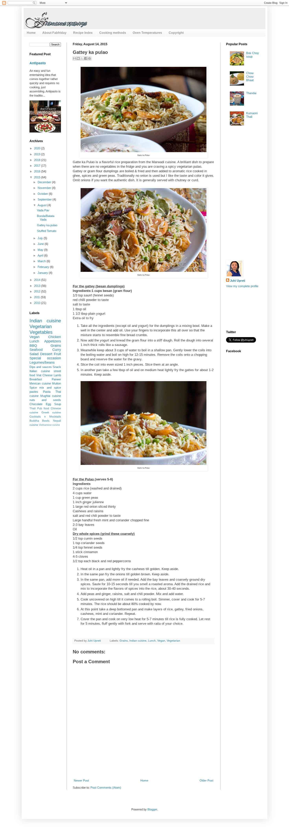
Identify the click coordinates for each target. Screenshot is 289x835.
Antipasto (37, 63)
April (41, 255)
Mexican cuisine (40, 383)
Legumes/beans (42, 362)
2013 (37, 285)
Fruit (57, 354)
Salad (34, 354)
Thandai (251, 93)
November (45, 187)
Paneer (56, 379)
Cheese (47, 375)
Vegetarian (173, 640)
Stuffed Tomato (46, 231)
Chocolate (35, 404)
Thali (32, 408)
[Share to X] (82, 58)
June (41, 244)
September (45, 199)
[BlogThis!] (78, 58)
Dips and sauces (40, 367)
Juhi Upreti (237, 280)
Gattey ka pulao (47, 225)
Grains (124, 640)
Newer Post (81, 780)
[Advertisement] (144, 763)
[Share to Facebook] (86, 58)
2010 (37, 302)
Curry (56, 350)
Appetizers (52, 341)
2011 (37, 297)
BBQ (33, 346)
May (41, 249)
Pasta (47, 391)
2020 (37, 148)
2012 (37, 291)
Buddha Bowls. (39, 420)
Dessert (46, 354)
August (42, 205)
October (43, 193)
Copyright (176, 32)
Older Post (206, 780)
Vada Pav (43, 210)
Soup (57, 404)
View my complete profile (242, 286)
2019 (37, 154)
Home (31, 32)
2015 (37, 177)
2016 (37, 171)
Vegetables (40, 332)
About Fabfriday (54, 32)
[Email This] (74, 58)
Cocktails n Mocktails (45, 416)
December (45, 182)
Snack (57, 367)
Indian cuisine (137, 640)
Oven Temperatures (147, 32)
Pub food (43, 408)
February (44, 267)
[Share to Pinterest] (89, 58)
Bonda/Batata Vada (45, 217)
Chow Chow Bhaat (250, 76)
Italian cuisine (39, 371)
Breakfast (35, 379)
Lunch (152, 640)
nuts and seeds (45, 400)
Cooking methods (112, 32)
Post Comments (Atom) (105, 787)
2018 (37, 160)
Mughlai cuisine (50, 395)
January (43, 272)
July (41, 238)
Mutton (56, 383)
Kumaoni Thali (252, 114)
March (42, 261)
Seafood (36, 350)
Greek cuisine (51, 412)
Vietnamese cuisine (49, 425)
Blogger (152, 809)
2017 (37, 165)
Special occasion (45, 358)
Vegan (161, 640)
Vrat (38, 375)
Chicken (54, 337)
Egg (48, 404)
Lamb (57, 375)
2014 (37, 279)
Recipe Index (83, 32)
